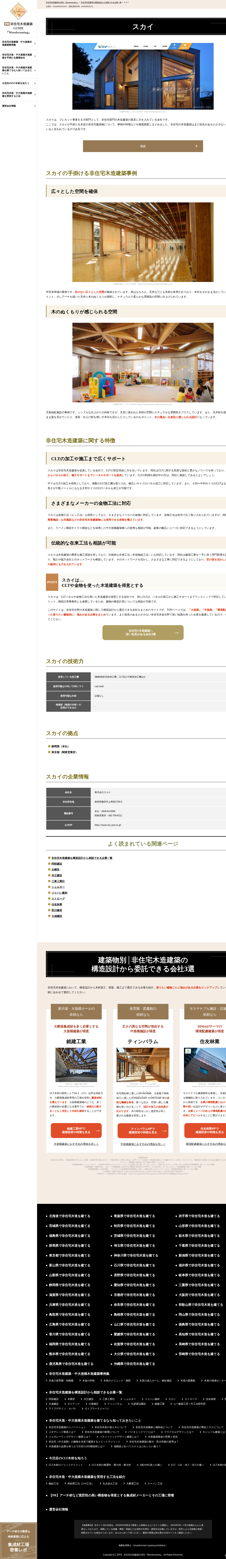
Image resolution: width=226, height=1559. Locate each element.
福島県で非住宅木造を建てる (69, 1235)
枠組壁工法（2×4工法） (80, 1483)
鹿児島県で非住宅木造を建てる (71, 1364)
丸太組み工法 (110, 1483)
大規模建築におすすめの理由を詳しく (76, 1143)
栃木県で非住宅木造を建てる (199, 1235)
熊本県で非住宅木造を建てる (69, 1354)
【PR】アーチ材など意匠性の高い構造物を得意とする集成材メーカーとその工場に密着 (111, 1495)
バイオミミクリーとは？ (141, 1432)
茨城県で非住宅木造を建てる (134, 1235)
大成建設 (57, 915)
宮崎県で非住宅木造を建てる (199, 1354)
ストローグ (58, 898)
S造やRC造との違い (151, 1464)
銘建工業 (160, 1403)
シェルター (58, 886)
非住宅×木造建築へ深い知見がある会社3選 (141, 632)
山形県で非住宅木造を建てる (199, 1226)
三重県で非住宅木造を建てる (199, 1285)
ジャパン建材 (59, 892)
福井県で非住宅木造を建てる (199, 1265)
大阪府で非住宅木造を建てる (199, 1295)
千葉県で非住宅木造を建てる (199, 1245)
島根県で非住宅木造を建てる (134, 1314)
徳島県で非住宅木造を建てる (199, 1324)
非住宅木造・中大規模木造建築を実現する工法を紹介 (87, 1477)
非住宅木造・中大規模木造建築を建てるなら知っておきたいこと (17, 70)
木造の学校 (88, 1380)
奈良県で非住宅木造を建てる (134, 1304)
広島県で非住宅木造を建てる (69, 1324)
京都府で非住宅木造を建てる (134, 1295)
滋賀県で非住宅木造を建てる (69, 1295)
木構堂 (56, 869)
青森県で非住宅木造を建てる (134, 1216)
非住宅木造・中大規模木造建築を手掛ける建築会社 (17, 56)
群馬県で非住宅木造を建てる (69, 1245)
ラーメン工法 (155, 1483)
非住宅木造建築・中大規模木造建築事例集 (17, 43)
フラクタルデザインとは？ (179, 1432)
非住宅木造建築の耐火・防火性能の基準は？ (154, 1441)
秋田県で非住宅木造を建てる (134, 1226)
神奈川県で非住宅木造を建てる (136, 1255)
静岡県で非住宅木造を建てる (69, 1285)
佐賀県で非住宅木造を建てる (134, 1344)
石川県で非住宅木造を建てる (134, 1265)
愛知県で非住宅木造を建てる (134, 1285)
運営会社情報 (9, 106)
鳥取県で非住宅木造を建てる (69, 1314)
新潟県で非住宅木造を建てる (199, 1255)
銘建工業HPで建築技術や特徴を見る (76, 1130)
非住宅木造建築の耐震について (102, 1432)
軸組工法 (54, 1483)
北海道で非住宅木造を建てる (69, 1216)
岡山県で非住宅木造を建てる (199, 1314)
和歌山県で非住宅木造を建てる (201, 1304)
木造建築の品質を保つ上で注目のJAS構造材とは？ (77, 1446)
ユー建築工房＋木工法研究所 (189, 1403)
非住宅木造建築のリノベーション (67, 1427)
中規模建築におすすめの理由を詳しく (143, 1144)
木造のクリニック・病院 (117, 1380)
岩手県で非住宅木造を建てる (199, 1216)
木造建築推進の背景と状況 (163, 1436)
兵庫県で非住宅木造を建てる (69, 1304)
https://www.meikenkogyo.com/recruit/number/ (143, 1171)
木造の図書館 (187, 1380)
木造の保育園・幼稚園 (61, 1380)
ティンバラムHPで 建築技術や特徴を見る (143, 1130)
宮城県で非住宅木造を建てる (69, 1226)
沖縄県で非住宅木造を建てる (134, 1364)
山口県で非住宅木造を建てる (134, 1324)
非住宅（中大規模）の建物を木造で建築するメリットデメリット (84, 1441)
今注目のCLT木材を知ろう (15, 83)
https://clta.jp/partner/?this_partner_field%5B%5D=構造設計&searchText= (158, 1174)
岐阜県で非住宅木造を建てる (199, 1275)
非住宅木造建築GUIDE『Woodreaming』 (143, 1555)
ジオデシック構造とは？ (62, 1432)
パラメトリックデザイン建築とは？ (119, 1436)
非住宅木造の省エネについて (111, 1427)
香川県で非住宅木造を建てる (69, 1334)
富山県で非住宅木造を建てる (69, 1265)
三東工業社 (58, 881)
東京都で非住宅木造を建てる (69, 1255)
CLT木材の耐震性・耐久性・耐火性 (111, 1464)
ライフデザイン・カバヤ (62, 1408)
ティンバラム (114, 1403)
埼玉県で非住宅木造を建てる (134, 1245)
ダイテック (73, 1403)
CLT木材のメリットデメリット (66, 1464)
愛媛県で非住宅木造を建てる (134, 1334)
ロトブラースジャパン (97, 1408)
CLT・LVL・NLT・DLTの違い (187, 1464)
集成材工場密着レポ (18, 1541)
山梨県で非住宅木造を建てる (69, 1275)
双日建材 (57, 910)
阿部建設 (57, 863)
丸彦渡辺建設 (138, 1403)
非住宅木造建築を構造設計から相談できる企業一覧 (82, 857)
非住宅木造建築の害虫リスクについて (203, 1427)
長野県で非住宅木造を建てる (134, 1275)
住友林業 (57, 904)
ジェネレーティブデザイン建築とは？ (70, 1436)
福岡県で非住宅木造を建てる (69, 1344)
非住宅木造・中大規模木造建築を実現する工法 (17, 94)
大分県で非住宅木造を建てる (134, 1354)
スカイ (172, 1399)
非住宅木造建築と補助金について (154, 1427)
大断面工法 (132, 1483)
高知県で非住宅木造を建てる (199, 1334)
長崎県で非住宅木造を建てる (199, 1344)
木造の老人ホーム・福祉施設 (155, 1380)
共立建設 (57, 875)
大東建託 (94, 1403)
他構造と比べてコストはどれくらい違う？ (137, 1446)
